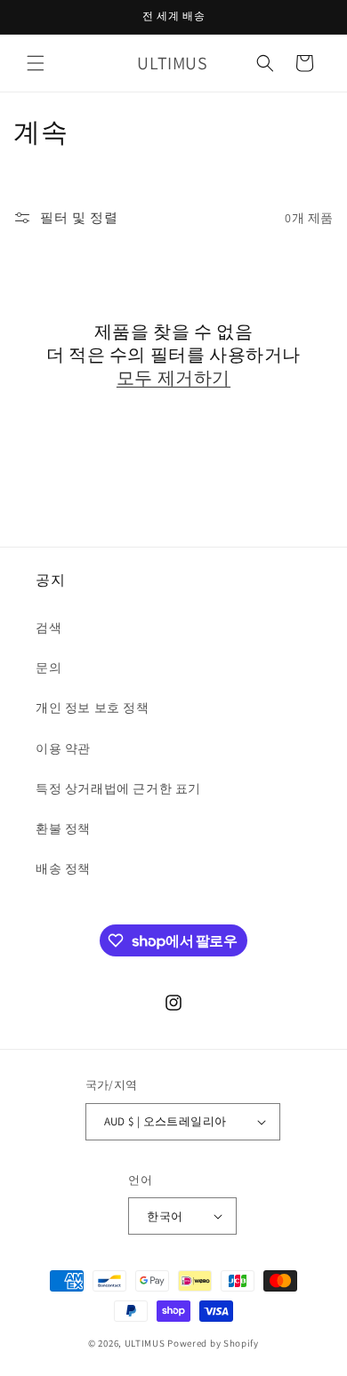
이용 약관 (63, 748)
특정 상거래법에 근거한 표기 (118, 788)
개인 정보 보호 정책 (92, 708)
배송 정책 (63, 868)
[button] (35, 63)
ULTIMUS (145, 1343)
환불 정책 (63, 828)
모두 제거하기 (173, 377)
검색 (48, 628)
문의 (48, 668)
